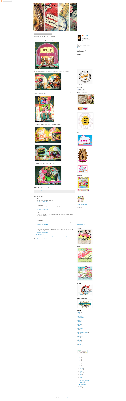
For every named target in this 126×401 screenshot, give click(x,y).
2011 (80, 363)
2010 (80, 365)
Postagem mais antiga (70, 236)
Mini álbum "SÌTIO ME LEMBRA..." (83, 382)
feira (79, 325)
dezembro (81, 368)
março (81, 387)
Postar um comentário (40, 234)
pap (79, 337)
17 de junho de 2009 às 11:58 (42, 224)
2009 (80, 366)
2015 (80, 357)
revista (79, 340)
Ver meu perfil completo (81, 47)
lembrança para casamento (83, 332)
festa (79, 327)
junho (81, 377)
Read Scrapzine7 (80, 203)
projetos (79, 339)
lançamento (80, 331)
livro (79, 333)
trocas (79, 344)
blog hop (80, 316)
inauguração (80, 328)
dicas (79, 320)
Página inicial (54, 236)
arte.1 (79, 312)
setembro (81, 372)
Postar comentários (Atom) (42, 238)
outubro (81, 371)
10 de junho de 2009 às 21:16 (42, 201)
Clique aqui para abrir (81, 224)
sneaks (79, 343)
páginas (79, 336)
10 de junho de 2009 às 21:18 (42, 209)
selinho (79, 341)
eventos (79, 324)
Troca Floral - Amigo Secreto (84, 380)
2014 (80, 359)
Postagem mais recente (39, 236)
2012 (80, 362)
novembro (81, 369)
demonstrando (81, 317)
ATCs (79, 313)
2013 (80, 360)
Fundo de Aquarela (82, 384)
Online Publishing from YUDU (82, 204)
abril (80, 386)
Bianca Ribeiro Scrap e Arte (49, 5)
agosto (81, 374)
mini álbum (40, 191)
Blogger (68, 397)
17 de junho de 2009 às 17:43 (42, 232)
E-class (79, 321)
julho (81, 375)
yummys (79, 345)
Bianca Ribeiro (85, 35)
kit (78, 329)
